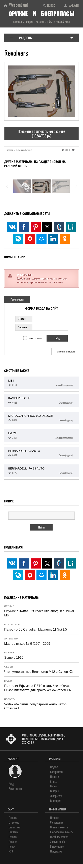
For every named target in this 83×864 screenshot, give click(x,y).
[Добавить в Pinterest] (36, 227)
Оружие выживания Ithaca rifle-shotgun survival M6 (39, 613)
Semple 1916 (13, 657)
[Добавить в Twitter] (47, 227)
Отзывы (13, 837)
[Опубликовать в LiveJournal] (18, 239)
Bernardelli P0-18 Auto (40, 471)
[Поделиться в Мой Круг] (30, 239)
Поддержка (56, 851)
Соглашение (56, 822)
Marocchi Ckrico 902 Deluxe (40, 418)
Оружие (9, 606)
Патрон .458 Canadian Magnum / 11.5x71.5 (35, 629)
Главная (13, 818)
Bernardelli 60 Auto (40, 453)
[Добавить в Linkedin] (53, 239)
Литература (11, 638)
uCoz (64, 842)
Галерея (9, 652)
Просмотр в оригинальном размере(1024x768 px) (41, 133)
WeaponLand (18, 5)
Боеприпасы (12, 624)
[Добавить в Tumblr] (59, 227)
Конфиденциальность (61, 832)
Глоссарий (55, 801)
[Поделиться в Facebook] (24, 227)
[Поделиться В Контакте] (12, 227)
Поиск (51, 5)
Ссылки (13, 842)
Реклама (13, 832)
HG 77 (40, 435)
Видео (8, 681)
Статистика (14, 827)
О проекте (14, 822)
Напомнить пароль (65, 351)
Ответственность (59, 827)
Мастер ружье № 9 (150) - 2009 (27, 643)
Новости (10, 699)
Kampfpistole (40, 400)
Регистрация (17, 299)
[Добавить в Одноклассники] (65, 239)
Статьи (8, 667)
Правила (54, 818)
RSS (11, 851)
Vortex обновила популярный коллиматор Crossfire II (35, 706)
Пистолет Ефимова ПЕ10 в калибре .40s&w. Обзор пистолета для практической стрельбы (38, 688)
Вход (11, 784)
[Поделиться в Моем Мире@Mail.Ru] (41, 239)
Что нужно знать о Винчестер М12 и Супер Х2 (38, 671)
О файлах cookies (59, 837)
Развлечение (57, 846)
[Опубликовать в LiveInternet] (71, 227)
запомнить (35, 338)
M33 (40, 383)
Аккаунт (74, 5)
